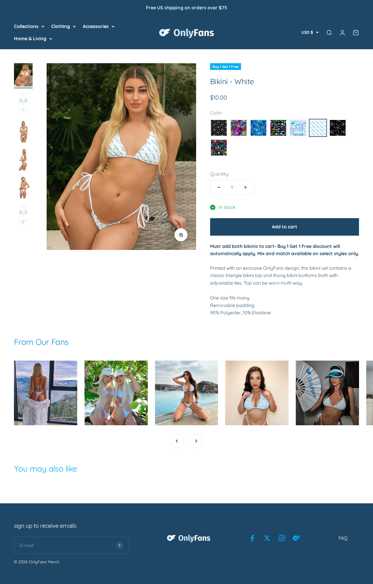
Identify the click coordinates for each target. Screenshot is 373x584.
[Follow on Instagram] (282, 538)
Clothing (60, 26)
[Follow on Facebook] (252, 538)
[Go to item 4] (23, 159)
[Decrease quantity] (218, 187)
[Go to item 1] (23, 75)
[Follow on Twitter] (267, 538)
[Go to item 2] (23, 103)
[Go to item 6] (23, 215)
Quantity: (219, 174)
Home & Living (30, 38)
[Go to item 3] (23, 131)
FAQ (343, 538)
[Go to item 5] (23, 187)
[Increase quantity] (245, 187)
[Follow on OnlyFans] (297, 538)
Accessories (96, 26)
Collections (26, 26)
